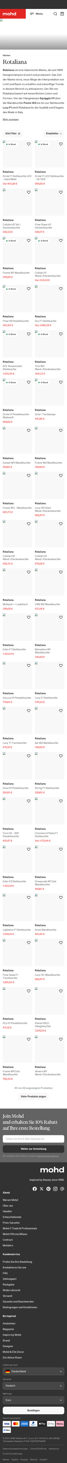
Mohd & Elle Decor (13, 1351)
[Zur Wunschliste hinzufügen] (29, 144)
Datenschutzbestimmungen (15, 1448)
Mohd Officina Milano (15, 1234)
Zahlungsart (9, 1278)
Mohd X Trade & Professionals (20, 1228)
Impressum (54, 1448)
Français (24, 1459)
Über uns (8, 1205)
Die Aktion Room (12, 1357)
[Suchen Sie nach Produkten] (55, 14)
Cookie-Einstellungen (13, 1453)
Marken (6, 55)
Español (43, 1459)
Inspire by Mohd (12, 1334)
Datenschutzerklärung (48, 1156)
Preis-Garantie (11, 1222)
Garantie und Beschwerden (18, 1301)
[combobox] (6, 1371)
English (15, 1459)
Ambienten (9, 1323)
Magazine (8, 1329)
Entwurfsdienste (12, 1217)
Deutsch (34, 1459)
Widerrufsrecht (11, 1290)
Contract (8, 1239)
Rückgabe (8, 1284)
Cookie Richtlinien (38, 1448)
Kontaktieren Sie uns (14, 1267)
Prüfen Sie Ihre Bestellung (17, 1261)
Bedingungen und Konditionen (20, 1307)
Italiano (6, 1459)
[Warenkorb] (62, 14)
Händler (7, 1211)
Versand (7, 1295)
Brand (6, 1340)
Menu (39, 13)
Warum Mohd (10, 1200)
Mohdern (8, 1245)
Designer (8, 1346)
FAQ (5, 1273)
